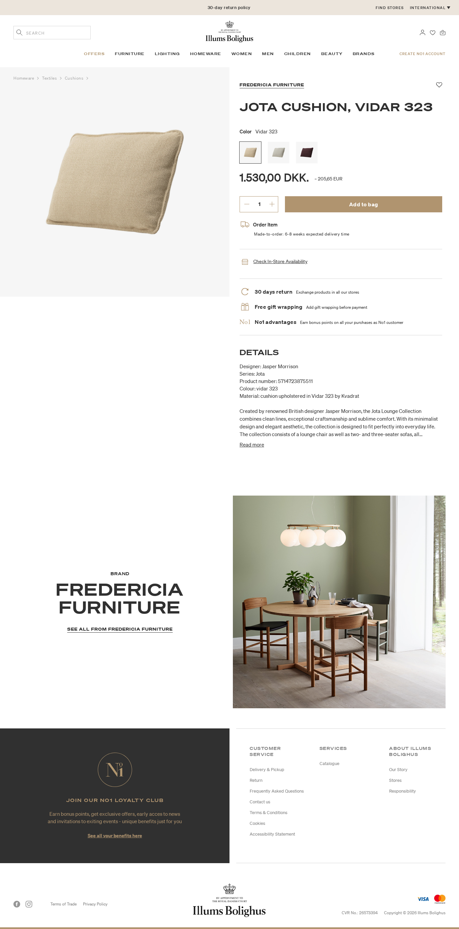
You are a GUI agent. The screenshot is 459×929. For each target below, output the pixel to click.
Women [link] (242, 53)
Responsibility (402, 791)
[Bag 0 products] (443, 32)
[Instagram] (29, 904)
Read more (252, 444)
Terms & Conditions (268, 812)
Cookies (257, 823)
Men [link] (268, 53)
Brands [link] (364, 53)
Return (256, 780)
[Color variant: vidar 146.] (278, 152)
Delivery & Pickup (267, 769)
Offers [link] (94, 53)
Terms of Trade (63, 904)
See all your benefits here (115, 835)
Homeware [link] (205, 53)
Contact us (260, 802)
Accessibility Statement (272, 834)
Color (259, 131)
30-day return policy (229, 7)
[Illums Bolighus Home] (229, 31)
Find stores (390, 7)
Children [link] (297, 53)
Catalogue (329, 763)
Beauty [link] (332, 53)
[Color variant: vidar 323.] (250, 152)
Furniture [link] (130, 53)
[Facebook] (16, 904)
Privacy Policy (95, 904)
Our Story (398, 769)
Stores (395, 780)
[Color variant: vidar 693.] (307, 152)
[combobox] (52, 32)
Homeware (24, 78)
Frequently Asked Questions (277, 791)
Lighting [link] (167, 53)
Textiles (50, 78)
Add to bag (363, 204)
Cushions (75, 78)
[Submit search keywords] (19, 33)
